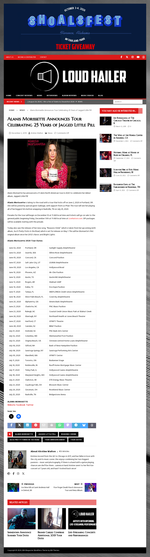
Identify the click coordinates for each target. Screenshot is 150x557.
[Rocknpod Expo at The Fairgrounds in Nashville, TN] (105, 187)
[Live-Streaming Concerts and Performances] (82, 518)
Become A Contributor (27, 57)
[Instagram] (132, 57)
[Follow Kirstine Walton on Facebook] (12, 473)
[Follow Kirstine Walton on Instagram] (17, 473)
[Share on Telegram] (76, 425)
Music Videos (87, 95)
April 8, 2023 (120, 190)
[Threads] (143, 57)
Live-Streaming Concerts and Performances (81, 534)
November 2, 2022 (122, 141)
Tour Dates (76, 439)
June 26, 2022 (121, 175)
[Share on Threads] (92, 425)
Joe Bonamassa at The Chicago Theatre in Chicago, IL (127, 120)
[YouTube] (138, 57)
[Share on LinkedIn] (28, 425)
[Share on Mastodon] (68, 425)
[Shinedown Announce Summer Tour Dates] (21, 518)
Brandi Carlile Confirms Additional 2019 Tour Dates (51, 535)
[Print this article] (52, 425)
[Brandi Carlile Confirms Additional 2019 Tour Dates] (52, 518)
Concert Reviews (24, 95)
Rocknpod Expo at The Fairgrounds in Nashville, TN (127, 185)
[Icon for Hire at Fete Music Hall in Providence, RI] (105, 172)
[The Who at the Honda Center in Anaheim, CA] (105, 138)
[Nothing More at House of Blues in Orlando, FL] (105, 155)
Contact (43, 57)
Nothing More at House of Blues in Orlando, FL (126, 153)
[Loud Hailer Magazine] (75, 91)
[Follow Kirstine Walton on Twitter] (22, 473)
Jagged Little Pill (47, 434)
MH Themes (54, 550)
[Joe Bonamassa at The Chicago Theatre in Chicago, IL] (105, 121)
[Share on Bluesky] (84, 425)
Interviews (52, 95)
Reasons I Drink (68, 434)
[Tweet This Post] (20, 425)
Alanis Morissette (24, 434)
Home (8, 95)
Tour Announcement (55, 439)
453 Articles (64, 451)
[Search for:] (128, 102)
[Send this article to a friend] (44, 425)
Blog (100, 95)
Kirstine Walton (37, 133)
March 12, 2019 (121, 126)
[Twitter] (126, 57)
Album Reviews (69, 95)
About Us (9, 57)
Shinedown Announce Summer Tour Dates (19, 534)
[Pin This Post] (36, 425)
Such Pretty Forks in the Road (24, 439)
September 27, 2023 (122, 158)
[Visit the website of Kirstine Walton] (8, 473)
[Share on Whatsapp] (60, 425)
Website (11, 405)
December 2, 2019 (19, 133)
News (39, 95)
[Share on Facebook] (11, 425)
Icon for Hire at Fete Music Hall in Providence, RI (126, 171)
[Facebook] (121, 57)
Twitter (30, 405)
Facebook (20, 405)
